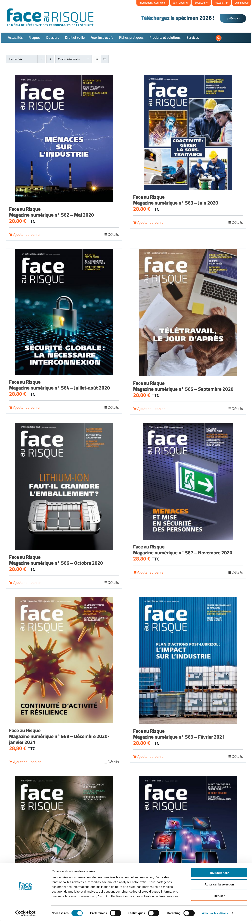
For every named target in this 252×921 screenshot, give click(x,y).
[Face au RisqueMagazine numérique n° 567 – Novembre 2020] (188, 481)
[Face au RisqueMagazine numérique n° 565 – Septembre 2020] (188, 312)
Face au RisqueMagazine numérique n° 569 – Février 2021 (179, 733)
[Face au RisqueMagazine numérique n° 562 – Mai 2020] (64, 138)
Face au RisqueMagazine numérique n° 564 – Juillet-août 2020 (59, 384)
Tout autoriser (219, 872)
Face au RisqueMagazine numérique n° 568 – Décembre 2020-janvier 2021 (59, 736)
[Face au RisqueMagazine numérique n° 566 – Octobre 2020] (64, 486)
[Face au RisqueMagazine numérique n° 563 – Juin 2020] (188, 132)
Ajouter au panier (27, 234)
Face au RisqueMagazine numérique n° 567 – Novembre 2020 (182, 549)
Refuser (219, 896)
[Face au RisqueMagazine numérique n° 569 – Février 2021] (188, 660)
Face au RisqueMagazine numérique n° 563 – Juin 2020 (175, 199)
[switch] (115, 913)
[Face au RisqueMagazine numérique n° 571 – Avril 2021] (188, 839)
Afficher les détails (215, 913)
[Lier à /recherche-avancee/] (218, 38)
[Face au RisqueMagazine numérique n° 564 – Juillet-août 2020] (64, 312)
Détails (113, 234)
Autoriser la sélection (219, 884)
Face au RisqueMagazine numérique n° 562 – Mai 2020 (51, 211)
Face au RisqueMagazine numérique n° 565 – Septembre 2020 (183, 385)
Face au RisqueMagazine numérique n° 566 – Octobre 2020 (56, 559)
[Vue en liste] (104, 59)
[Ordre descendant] (50, 59)
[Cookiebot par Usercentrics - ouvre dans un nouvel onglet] (25, 913)
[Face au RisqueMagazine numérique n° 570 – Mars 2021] (64, 839)
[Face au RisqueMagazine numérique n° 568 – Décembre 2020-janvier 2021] (64, 660)
